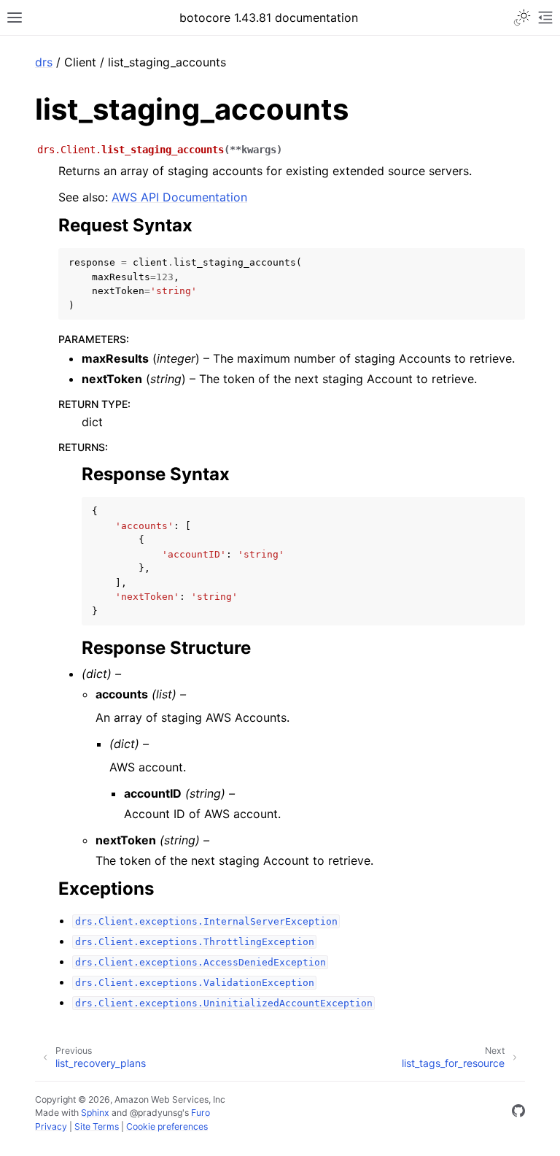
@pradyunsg (156, 1112)
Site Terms (96, 1126)
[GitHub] (518, 1113)
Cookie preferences (167, 1126)
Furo (200, 1112)
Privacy (51, 1126)
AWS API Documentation (179, 197)
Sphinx (95, 1112)
